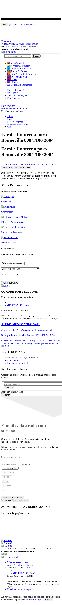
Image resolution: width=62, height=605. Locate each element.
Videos (4, 43)
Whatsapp (6, 41)
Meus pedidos (13, 92)
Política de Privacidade (18, 363)
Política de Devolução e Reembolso (24, 357)
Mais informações (34, 599)
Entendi (48, 600)
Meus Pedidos (32, 43)
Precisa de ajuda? (15, 90)
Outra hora (7, 501)
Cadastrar (9, 387)
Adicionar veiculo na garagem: (15, 464)
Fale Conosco (13, 98)
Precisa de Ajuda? (16, 43)
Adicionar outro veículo (12, 497)
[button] (31, 573)
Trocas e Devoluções (17, 95)
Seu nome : (10, 457)
